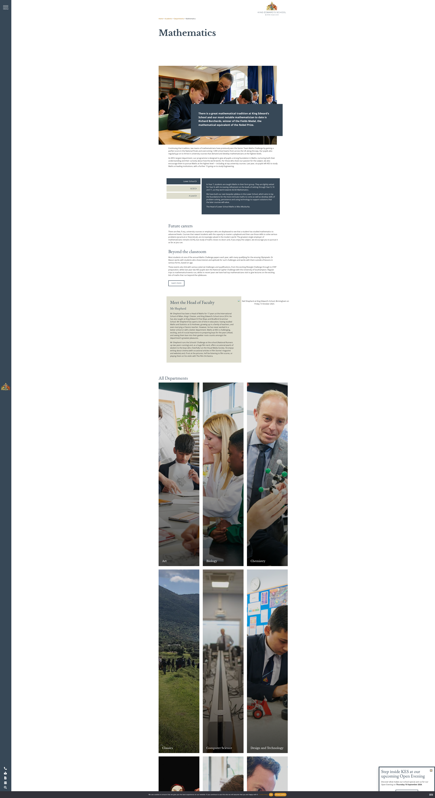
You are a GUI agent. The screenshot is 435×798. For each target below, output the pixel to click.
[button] (431, 770)
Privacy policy (280, 794)
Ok (271, 794)
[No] (431, 794)
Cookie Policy (263, 794)
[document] (217, 399)
